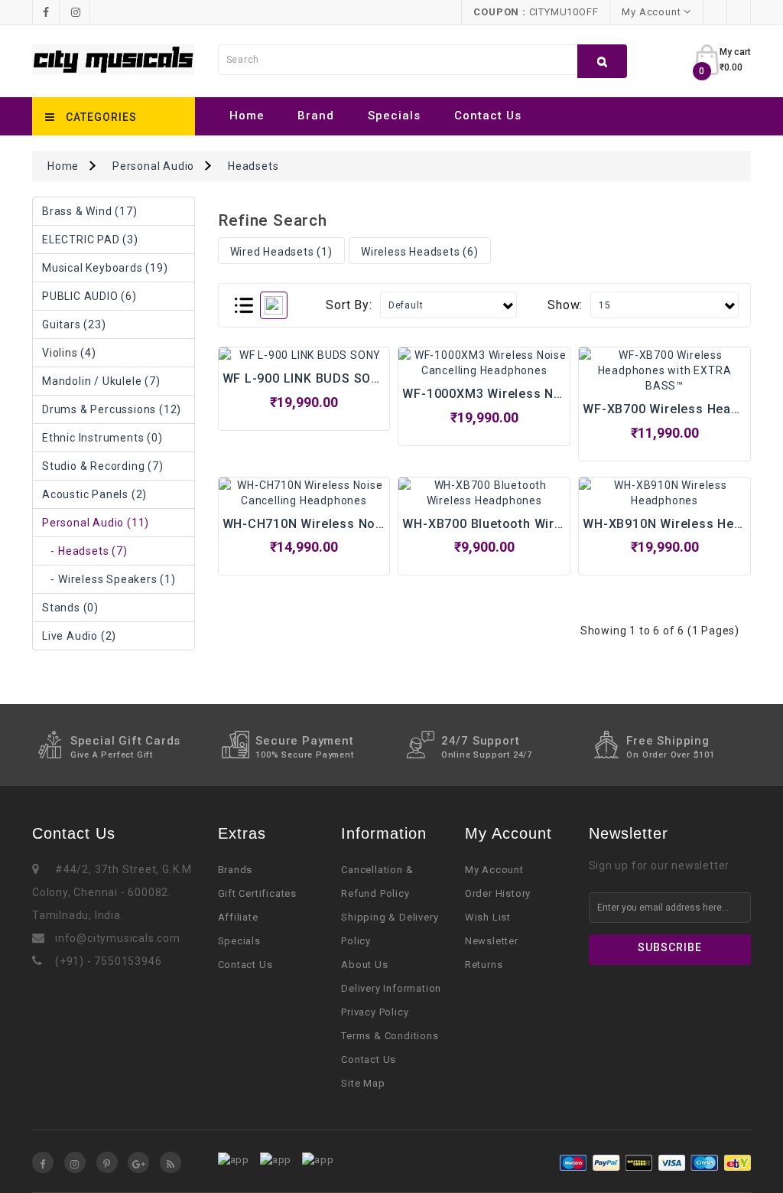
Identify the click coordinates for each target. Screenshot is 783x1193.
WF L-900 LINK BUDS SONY (305, 378)
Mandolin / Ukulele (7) (101, 381)
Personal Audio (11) (95, 523)
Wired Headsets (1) (281, 252)
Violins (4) (69, 353)
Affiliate (238, 917)
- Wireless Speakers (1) (109, 579)
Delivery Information (391, 988)
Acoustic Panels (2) (94, 494)
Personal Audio (153, 166)
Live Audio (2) (79, 636)
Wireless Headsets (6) (420, 252)
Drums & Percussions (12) (111, 409)
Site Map (363, 1083)
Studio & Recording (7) (103, 466)
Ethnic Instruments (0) (102, 438)
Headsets (253, 166)
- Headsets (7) (85, 551)
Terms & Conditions (389, 1035)
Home (247, 115)
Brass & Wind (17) (90, 211)
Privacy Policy (374, 1012)
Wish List (488, 917)
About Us (364, 964)
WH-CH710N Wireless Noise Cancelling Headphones (384, 524)
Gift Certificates (257, 893)
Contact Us (487, 115)
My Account (494, 869)
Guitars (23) (74, 324)
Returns (484, 964)
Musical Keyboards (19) (105, 268)
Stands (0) (70, 607)
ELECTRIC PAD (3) (90, 239)
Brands (235, 869)
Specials (394, 115)
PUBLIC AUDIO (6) (89, 296)
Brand (315, 115)
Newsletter (491, 941)
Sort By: (349, 305)
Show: (565, 305)
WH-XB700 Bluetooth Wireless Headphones (535, 524)
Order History (498, 893)
